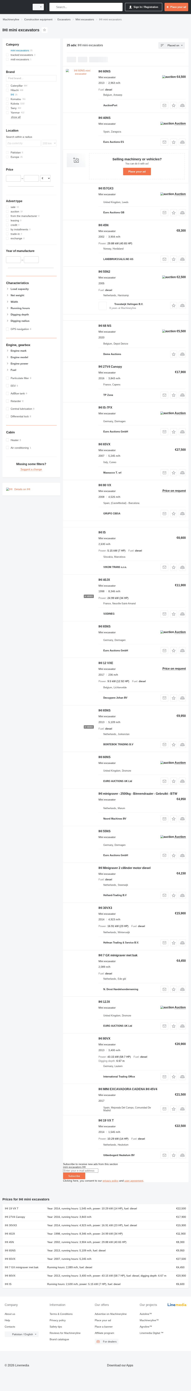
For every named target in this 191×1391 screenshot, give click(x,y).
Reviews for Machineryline (65, 1332)
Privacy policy (58, 1320)
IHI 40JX (104, 579)
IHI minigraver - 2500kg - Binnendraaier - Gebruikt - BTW (137, 793)
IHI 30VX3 (105, 907)
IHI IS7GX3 (105, 188)
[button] (173, 105)
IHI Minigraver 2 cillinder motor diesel (124, 868)
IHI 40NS (104, 117)
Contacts (10, 1326)
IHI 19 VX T (106, 1120)
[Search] (53, 7)
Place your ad (137, 171)
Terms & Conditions (61, 1313)
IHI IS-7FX (105, 407)
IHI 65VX (104, 444)
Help (7, 1320)
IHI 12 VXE (105, 663)
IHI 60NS (104, 71)
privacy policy (110, 1180)
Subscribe (74, 1176)
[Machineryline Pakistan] (16, 7)
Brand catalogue (59, 1339)
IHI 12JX (104, 1001)
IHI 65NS (104, 626)
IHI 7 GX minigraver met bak (117, 955)
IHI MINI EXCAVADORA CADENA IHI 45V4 (127, 1089)
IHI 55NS (104, 831)
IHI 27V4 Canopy (110, 366)
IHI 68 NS (104, 325)
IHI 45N (103, 225)
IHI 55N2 (104, 271)
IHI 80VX (104, 1038)
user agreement (133, 1180)
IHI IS (102, 532)
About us (10, 1313)
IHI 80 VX (104, 485)
